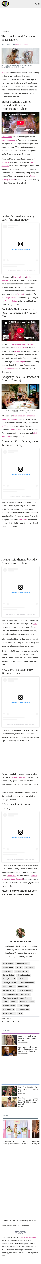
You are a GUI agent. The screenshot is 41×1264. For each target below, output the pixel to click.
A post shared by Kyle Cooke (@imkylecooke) (20, 724)
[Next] (35, 1116)
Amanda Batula (11, 301)
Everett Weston (18, 777)
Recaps (21, 1106)
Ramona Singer (19, 362)
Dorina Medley (8, 975)
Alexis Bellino (16, 430)
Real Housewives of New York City (16, 994)
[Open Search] (36, 3)
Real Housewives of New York (23, 344)
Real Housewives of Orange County (16, 998)
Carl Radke (21, 294)
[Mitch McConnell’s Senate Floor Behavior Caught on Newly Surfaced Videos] (9, 1051)
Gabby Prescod (17, 879)
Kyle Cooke (22, 519)
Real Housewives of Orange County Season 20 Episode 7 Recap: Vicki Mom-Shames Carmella (28, 1101)
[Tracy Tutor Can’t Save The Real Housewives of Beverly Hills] (9, 1091)
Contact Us (14, 1221)
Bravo (4, 73)
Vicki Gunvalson (9, 1013)
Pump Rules (22, 986)
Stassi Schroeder (8, 140)
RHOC (4, 426)
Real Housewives (25, 990)
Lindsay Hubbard (9, 983)
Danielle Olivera (21, 971)
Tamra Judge (13, 419)
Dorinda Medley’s (20, 348)
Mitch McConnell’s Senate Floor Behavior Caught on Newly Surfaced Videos (27, 1049)
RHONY (17, 351)
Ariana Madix (7, 137)
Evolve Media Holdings (28, 1237)
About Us (5, 1221)
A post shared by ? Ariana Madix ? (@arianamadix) (20, 614)
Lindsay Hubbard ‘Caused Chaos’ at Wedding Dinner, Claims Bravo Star (15, 1142)
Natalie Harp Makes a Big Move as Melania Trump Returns (27, 1038)
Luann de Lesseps (9, 368)
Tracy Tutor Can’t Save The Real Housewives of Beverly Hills (28, 1089)
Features (5, 31)
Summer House (19, 277)
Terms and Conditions (21, 1226)
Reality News (8, 1149)
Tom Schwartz (23, 1009)
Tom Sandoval (8, 1009)
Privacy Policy (7, 1226)
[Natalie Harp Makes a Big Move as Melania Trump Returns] (9, 1040)
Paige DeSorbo (12, 298)
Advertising (23, 1221)
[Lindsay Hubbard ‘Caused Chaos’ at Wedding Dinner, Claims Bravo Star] (16, 1129)
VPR (35, 624)
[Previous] (31, 1116)
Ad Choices (33, 1221)
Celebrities (23, 1043)
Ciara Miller (11, 876)
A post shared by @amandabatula (20, 496)
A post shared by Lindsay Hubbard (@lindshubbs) (20, 270)
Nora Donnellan (21, 44)
